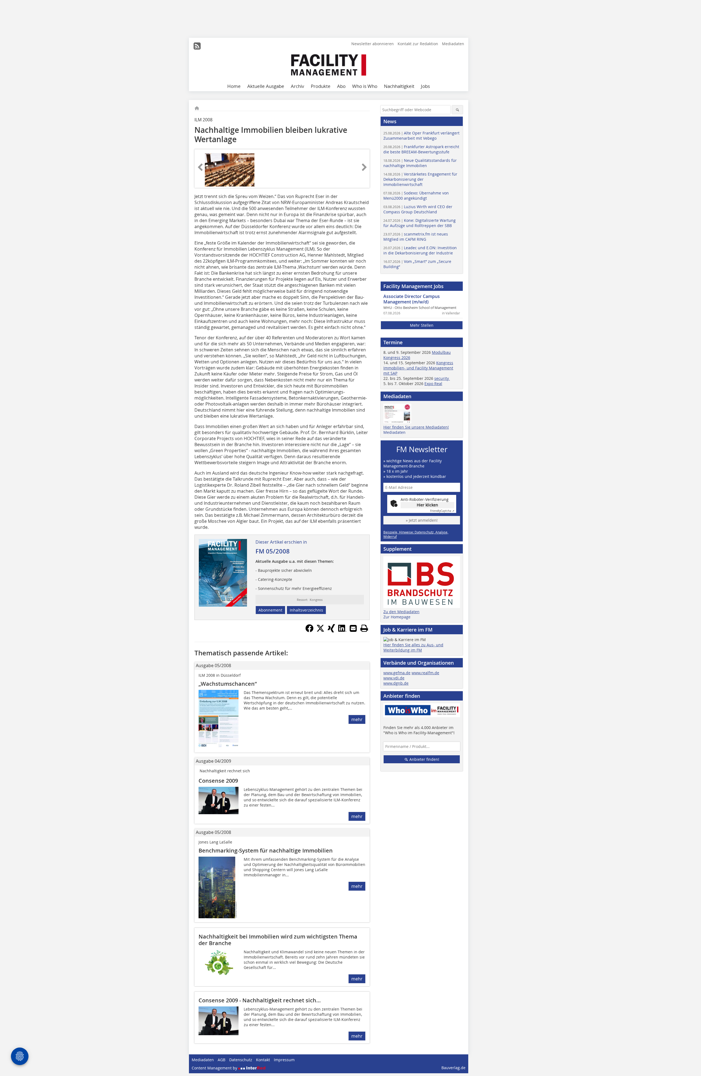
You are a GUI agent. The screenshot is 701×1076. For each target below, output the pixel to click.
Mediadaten (453, 43)
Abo (341, 86)
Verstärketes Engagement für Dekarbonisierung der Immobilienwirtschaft (420, 179)
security (442, 378)
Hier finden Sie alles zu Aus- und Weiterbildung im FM (413, 647)
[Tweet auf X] (320, 630)
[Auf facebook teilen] (309, 630)
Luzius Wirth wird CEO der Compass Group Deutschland (417, 209)
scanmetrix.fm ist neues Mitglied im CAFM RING (415, 236)
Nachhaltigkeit (399, 86)
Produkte (321, 86)
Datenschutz (240, 1059)
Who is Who (364, 86)
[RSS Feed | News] (197, 46)
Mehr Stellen (421, 325)
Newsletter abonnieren (372, 43)
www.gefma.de (396, 672)
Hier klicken (427, 504)
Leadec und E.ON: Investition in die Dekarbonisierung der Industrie (420, 250)
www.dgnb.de (396, 683)
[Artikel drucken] (364, 628)
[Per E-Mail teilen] (353, 628)
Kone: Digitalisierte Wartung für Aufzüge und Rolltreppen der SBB (419, 223)
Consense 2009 (218, 780)
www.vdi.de (393, 678)
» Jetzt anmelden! (422, 520)
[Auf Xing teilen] (331, 630)
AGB (221, 1059)
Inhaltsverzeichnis (306, 610)
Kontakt (263, 1059)
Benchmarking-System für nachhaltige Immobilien (266, 850)
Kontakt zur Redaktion (418, 43)
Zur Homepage (396, 616)
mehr (357, 719)
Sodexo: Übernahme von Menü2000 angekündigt (416, 195)
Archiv (297, 86)
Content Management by (215, 1068)
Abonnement (270, 610)
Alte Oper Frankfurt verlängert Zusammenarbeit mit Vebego (421, 135)
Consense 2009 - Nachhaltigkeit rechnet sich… (260, 1000)
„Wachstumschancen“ (228, 683)
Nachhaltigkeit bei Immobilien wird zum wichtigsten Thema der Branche (278, 940)
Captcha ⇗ (442, 511)
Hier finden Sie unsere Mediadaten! (416, 427)
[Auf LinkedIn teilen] (342, 630)
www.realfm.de (425, 672)
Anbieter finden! (423, 759)
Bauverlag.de (453, 1067)
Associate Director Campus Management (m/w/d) (411, 299)
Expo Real (433, 383)
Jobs (425, 86)
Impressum (284, 1059)
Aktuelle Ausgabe (265, 86)
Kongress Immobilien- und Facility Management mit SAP (418, 368)
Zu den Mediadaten (401, 611)
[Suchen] (457, 109)
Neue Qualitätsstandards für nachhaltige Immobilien (420, 163)
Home (234, 86)
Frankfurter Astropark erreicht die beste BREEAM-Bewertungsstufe (421, 149)
